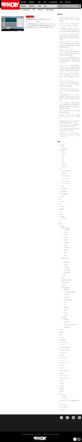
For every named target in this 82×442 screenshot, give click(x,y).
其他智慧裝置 (62, 339)
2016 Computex (66, 178)
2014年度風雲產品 (66, 170)
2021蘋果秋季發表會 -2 (65, 350)
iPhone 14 (62, 360)
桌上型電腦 (67, 269)
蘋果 (39, 2)
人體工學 (64, 163)
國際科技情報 (50, 9)
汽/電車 (64, 275)
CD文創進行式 (63, 410)
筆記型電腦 (67, 272)
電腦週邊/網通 (65, 287)
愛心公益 (64, 153)
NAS (65, 259)
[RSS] (79, 417)
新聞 (61, 2)
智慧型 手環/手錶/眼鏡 (69, 324)
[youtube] (73, 417)
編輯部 (38, 21)
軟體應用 (61, 388)
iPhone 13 (62, 345)
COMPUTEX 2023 (64, 363)
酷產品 (63, 285)
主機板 (66, 232)
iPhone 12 (62, 329)
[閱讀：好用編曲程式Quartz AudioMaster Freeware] (12, 23)
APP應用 (61, 216)
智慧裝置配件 (67, 327)
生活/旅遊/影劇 (53, 2)
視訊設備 (66, 297)
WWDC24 (61, 373)
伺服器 (66, 264)
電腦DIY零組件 (65, 228)
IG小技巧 (64, 218)
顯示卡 (66, 237)
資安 (60, 211)
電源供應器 (67, 247)
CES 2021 (62, 337)
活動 (60, 169)
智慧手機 (66, 322)
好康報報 (61, 206)
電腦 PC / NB (65, 257)
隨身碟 (66, 315)
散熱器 (66, 250)
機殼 (65, 255)
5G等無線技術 (65, 282)
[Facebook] (61, 417)
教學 (63, 146)
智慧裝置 (31, 2)
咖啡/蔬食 (61, 209)
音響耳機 (66, 289)
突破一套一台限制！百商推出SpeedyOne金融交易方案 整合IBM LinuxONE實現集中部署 (69, 19)
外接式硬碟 (67, 294)
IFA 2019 (61, 196)
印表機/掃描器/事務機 (69, 292)
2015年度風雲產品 (64, 193)
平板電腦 (66, 267)
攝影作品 (64, 166)
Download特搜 (30, 16)
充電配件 (61, 355)
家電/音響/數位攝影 (67, 280)
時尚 (60, 204)
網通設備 (66, 307)
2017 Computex (66, 181)
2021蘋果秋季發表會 (64, 347)
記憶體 (66, 234)
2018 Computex (66, 183)
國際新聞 (64, 395)
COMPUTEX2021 (63, 342)
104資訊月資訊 (63, 191)
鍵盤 (65, 302)
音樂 (63, 156)
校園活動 (64, 173)
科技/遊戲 (61, 226)
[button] (77, 439)
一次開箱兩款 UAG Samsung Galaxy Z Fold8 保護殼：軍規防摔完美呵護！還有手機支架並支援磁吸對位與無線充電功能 (69, 29)
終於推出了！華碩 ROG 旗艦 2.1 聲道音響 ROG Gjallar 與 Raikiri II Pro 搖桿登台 (69, 116)
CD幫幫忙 (61, 386)
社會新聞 (64, 398)
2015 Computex (66, 175)
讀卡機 (66, 310)
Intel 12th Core (63, 352)
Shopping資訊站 (63, 404)
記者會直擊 (64, 188)
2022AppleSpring (63, 357)
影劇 (63, 161)
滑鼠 (65, 304)
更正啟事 (61, 383)
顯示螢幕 (66, 262)
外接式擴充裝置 (68, 299)
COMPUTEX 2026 (64, 378)
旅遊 (63, 158)
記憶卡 (66, 312)
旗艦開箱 (61, 332)
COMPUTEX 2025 (64, 375)
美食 (63, 151)
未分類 (61, 380)
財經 (60, 223)
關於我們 (67, 2)
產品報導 (23, 2)
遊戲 (44, 2)
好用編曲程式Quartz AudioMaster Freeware (38, 19)
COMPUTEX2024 (63, 370)
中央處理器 (67, 229)
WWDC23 (61, 365)
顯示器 (61, 214)
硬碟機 (66, 240)
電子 (60, 221)
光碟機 (66, 245)
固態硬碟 (66, 242)
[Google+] (67, 417)
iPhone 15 (62, 368)
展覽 (63, 186)
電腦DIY (10, 5)
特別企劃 (61, 145)
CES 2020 (62, 201)
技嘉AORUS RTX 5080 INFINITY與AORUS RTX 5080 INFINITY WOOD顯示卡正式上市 (69, 135)
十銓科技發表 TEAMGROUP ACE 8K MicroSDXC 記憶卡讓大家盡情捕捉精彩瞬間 (69, 90)
